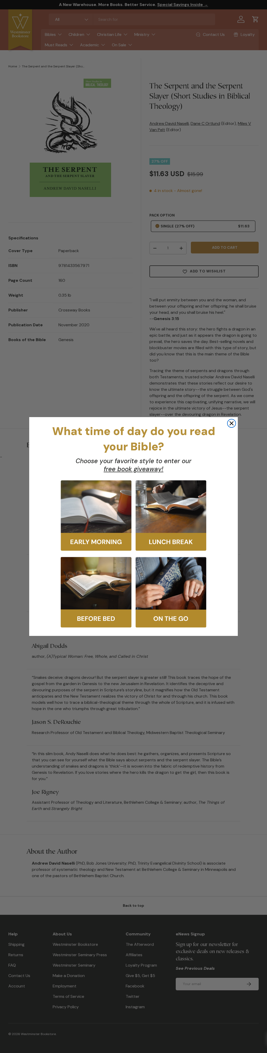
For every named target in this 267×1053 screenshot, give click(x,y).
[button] (96, 515)
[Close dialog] (231, 423)
